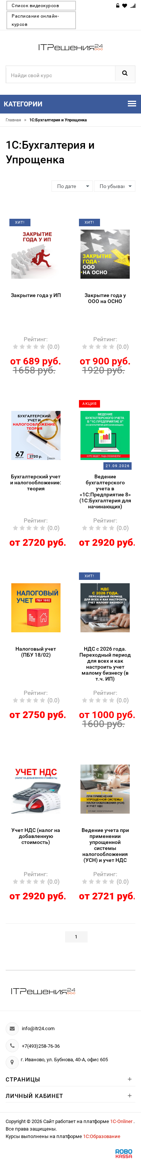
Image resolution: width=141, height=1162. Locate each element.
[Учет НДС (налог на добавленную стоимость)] (36, 789)
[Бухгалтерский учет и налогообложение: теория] (36, 435)
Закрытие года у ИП (36, 295)
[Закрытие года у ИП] (36, 254)
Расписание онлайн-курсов (35, 20)
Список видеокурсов (35, 5)
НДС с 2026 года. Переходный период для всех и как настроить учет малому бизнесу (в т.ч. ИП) (105, 664)
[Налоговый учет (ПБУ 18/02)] (36, 607)
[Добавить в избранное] (31, 225)
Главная (16, 120)
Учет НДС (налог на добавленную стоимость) (35, 836)
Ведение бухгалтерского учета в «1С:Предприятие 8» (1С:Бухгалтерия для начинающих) (105, 491)
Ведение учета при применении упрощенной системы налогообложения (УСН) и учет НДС (105, 845)
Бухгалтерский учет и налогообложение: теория (35, 482)
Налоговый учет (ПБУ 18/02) (35, 652)
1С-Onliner (121, 1121)
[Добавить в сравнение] (44, 225)
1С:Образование (101, 1136)
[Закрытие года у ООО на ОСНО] (105, 254)
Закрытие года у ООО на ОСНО (105, 298)
